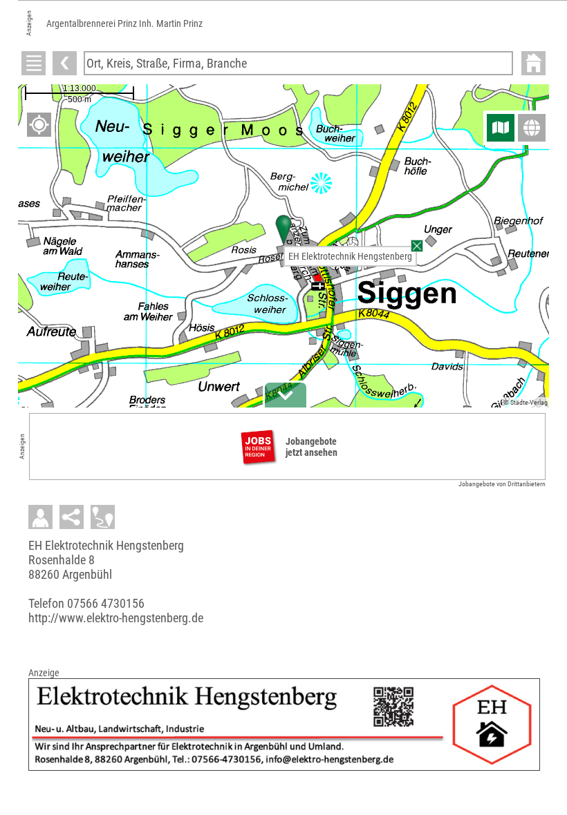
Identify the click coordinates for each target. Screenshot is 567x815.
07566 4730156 (106, 603)
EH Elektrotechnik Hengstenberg (350, 256)
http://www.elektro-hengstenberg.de (115, 618)
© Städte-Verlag (525, 402)
